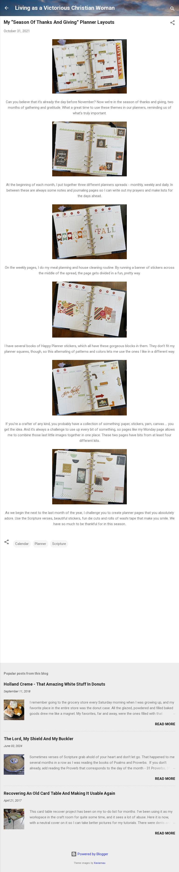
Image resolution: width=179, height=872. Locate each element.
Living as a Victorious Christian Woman (65, 8)
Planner (40, 544)
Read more (165, 724)
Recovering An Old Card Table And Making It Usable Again (59, 793)
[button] (172, 23)
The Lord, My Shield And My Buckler (38, 738)
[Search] (172, 9)
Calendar (22, 544)
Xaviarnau (99, 863)
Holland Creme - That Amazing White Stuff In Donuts (54, 684)
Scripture (59, 544)
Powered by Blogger (92, 854)
